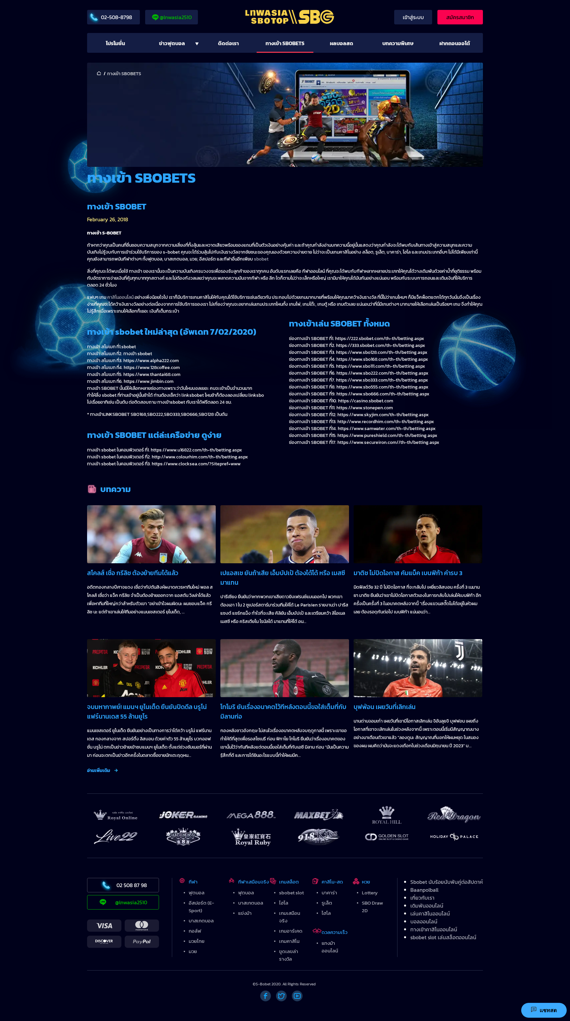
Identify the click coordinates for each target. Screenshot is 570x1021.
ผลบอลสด (341, 43)
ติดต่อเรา (228, 43)
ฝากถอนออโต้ (454, 43)
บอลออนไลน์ (423, 921)
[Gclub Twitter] (281, 996)
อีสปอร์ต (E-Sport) (201, 906)
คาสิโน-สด (332, 881)
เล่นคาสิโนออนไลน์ (430, 913)
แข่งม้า (245, 913)
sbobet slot (291, 892)
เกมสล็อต (289, 881)
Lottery (370, 892)
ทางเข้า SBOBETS (285, 43)
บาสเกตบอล (201, 920)
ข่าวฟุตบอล (172, 43)
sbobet (261, 259)
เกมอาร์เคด (290, 931)
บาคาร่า (329, 892)
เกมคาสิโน (289, 941)
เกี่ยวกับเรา (422, 898)
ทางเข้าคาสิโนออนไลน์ (433, 929)
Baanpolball (424, 890)
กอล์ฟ (195, 931)
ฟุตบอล (197, 892)
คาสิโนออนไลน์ (120, 297)
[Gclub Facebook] (265, 996)
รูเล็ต (327, 903)
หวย (366, 881)
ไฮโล (283, 903)
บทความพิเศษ (398, 43)
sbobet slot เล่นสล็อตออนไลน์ (443, 937)
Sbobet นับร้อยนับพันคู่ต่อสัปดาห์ (446, 882)
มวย (193, 951)
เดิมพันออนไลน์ (426, 906)
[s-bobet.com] (294, 18)
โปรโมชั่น (115, 43)
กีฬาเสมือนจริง (253, 881)
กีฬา (193, 881)
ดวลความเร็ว (334, 932)
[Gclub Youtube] (297, 996)
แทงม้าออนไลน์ (330, 946)
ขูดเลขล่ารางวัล (288, 955)
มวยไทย (197, 941)
